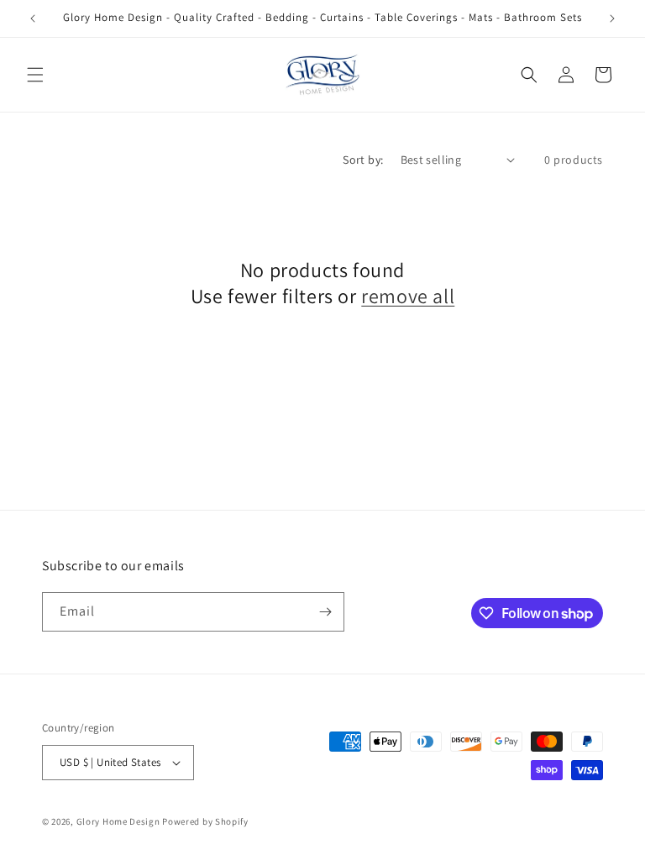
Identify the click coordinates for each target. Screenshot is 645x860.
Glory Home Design (118, 821)
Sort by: (363, 159)
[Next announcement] (612, 18)
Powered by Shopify (205, 821)
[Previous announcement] (32, 18)
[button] (35, 74)
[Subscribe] (325, 612)
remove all (407, 296)
